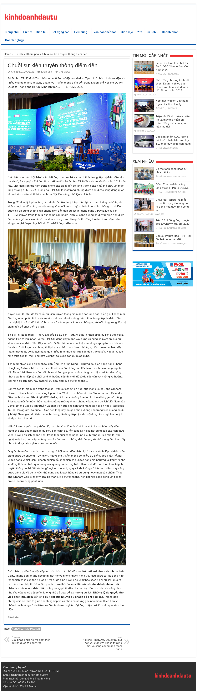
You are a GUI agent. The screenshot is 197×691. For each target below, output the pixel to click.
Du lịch (151, 32)
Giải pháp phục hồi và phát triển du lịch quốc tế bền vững (31, 640)
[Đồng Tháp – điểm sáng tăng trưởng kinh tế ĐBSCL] (144, 189)
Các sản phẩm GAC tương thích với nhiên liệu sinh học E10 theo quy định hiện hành (173, 140)
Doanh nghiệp (14, 40)
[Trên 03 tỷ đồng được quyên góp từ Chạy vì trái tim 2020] (144, 225)
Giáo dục (127, 32)
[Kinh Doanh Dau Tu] (31, 16)
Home (7, 53)
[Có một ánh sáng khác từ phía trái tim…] (144, 173)
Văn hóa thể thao (105, 32)
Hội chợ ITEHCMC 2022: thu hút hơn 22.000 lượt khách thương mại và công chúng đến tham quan (102, 643)
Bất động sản (60, 32)
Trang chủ (11, 32)
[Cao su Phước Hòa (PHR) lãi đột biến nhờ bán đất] (144, 240)
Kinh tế (41, 32)
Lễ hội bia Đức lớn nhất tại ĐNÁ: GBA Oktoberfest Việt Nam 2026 (172, 66)
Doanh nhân (170, 32)
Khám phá (32, 53)
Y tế (139, 32)
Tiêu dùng (80, 32)
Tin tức (27, 32)
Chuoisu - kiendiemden (27, 629)
